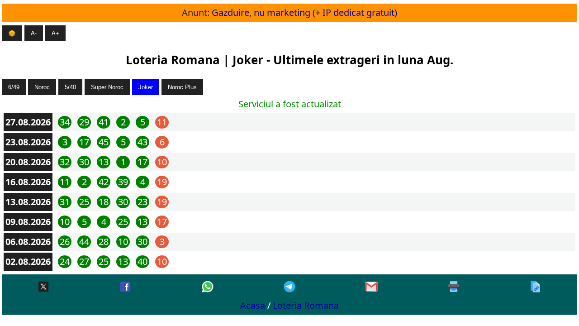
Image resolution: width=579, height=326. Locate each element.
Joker (145, 87)
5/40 (70, 87)
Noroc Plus (182, 87)
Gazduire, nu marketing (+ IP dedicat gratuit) (304, 12)
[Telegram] (289, 287)
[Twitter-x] (43, 287)
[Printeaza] (453, 287)
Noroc (42, 87)
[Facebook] (125, 287)
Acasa (252, 305)
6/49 (13, 87)
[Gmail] (371, 287)
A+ (55, 33)
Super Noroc (107, 87)
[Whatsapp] (207, 287)
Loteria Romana (306, 305)
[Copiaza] (535, 287)
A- (34, 33)
